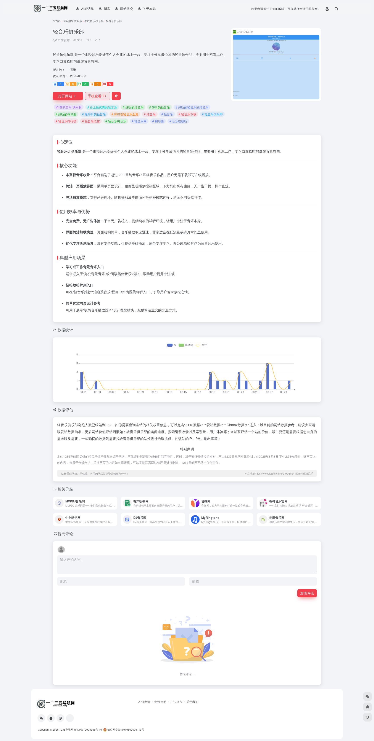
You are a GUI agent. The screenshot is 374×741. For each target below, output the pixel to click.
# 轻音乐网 (139, 121)
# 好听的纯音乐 (133, 107)
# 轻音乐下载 (187, 114)
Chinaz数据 (236, 424)
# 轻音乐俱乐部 (212, 114)
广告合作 (176, 702)
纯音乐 (134, 174)
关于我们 (192, 702)
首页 (58, 21)
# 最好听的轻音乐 (94, 114)
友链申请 (144, 702)
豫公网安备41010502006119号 (125, 729)
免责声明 (160, 702)
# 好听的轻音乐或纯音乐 (192, 107)
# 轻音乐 (167, 114)
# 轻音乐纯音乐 (115, 121)
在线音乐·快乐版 (94, 21)
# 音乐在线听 (178, 121)
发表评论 (307, 593)
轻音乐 (62, 151)
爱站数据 (213, 424)
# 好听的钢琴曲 (66, 114)
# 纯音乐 (150, 114)
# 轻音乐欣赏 (91, 121)
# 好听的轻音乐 (159, 107)
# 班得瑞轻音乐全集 (124, 114)
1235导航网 (66, 729)
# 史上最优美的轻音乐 (102, 107)
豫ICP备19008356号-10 (88, 729)
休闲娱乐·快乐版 (72, 21)
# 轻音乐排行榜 (66, 121)
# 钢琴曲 (158, 121)
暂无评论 (65, 533)
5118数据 (192, 424)
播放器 (103, 310)
